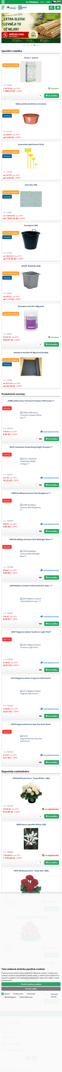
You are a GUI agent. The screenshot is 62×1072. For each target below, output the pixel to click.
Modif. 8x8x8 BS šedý (31, 266)
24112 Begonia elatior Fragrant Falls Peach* (31, 678)
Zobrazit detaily (54, 995)
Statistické (31, 994)
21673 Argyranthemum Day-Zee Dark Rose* (31, 724)
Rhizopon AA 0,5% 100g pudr (31, 306)
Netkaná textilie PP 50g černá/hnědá (31, 352)
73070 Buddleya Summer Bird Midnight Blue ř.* (31, 539)
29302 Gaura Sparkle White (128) (31, 824)
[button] (24, 45)
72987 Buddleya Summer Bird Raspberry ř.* (31, 493)
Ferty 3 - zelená (31, 57)
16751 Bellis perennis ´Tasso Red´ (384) (31, 870)
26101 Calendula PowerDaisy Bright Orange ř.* (31, 447)
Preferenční (18, 994)
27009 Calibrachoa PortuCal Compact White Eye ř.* (31, 400)
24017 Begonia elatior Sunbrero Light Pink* (31, 632)
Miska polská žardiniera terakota (31, 104)
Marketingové (10, 997)
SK (58, 2)
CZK (48, 2)
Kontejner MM (31, 225)
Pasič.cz (11, 7)
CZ (53, 2)
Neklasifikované (26, 997)
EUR (42, 2)
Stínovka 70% (31, 185)
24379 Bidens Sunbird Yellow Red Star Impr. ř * (31, 585)
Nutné (7, 994)
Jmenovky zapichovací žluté (31, 144)
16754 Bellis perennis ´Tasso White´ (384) (31, 778)
